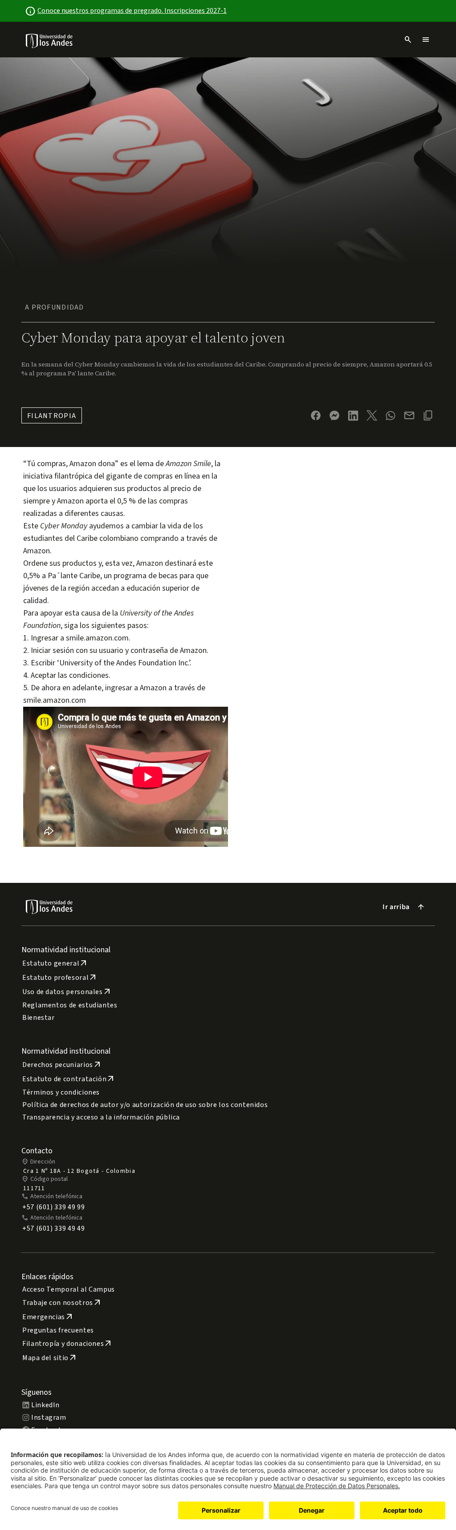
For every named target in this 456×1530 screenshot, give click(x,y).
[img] (49, 40)
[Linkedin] (353, 416)
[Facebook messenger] (334, 415)
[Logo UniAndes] (49, 40)
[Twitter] (372, 415)
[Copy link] (428, 415)
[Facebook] (315, 415)
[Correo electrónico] (409, 415)
